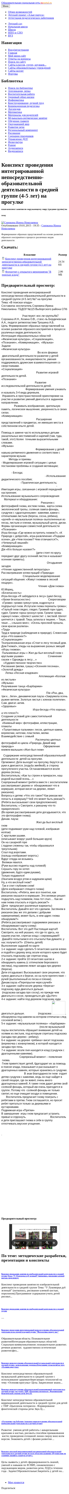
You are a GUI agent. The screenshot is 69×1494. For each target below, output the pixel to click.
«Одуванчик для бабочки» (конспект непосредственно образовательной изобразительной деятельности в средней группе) (31, 1422)
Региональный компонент (23, 130)
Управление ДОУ (18, 139)
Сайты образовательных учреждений (29, 67)
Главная (12, 52)
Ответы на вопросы (19, 58)
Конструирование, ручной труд (26, 103)
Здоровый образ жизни (21, 97)
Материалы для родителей (23, 115)
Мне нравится (16, 1482)
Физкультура (15, 142)
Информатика (16, 100)
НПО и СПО (15, 32)
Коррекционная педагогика (24, 106)
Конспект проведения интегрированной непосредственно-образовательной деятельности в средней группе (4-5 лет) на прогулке (26, 263)
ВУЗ (10, 35)
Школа (12, 29)
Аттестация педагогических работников (31, 18)
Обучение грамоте (18, 121)
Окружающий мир (18, 124)
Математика (15, 112)
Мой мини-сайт (17, 55)
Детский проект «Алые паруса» (26, 15)
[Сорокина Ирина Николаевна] (19, 222)
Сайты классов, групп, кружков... (27, 64)
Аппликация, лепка (19, 91)
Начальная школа (18, 26)
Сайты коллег (16, 70)
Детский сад (15, 23)
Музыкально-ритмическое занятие (27, 118)
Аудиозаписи (15, 148)
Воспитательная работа (21, 94)
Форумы (13, 73)
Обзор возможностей (20, 12)
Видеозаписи (15, 151)
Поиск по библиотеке (20, 88)
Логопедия (14, 109)
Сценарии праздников (20, 136)
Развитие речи (16, 127)
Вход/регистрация (18, 49)
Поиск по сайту (17, 61)
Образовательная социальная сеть (26, 2)
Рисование (14, 133)
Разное (12, 145)
